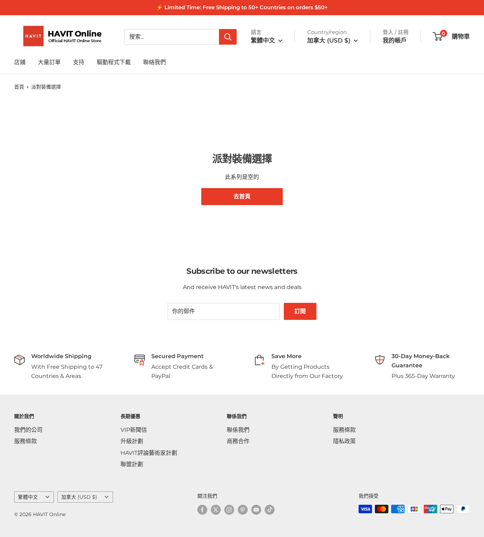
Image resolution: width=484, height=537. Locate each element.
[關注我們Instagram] (229, 510)
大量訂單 (49, 62)
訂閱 (300, 311)
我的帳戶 (395, 40)
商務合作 (238, 441)
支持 (78, 62)
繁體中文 (28, 497)
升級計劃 (131, 441)
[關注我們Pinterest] (243, 510)
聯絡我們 (154, 62)
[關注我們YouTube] (256, 510)
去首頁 (242, 196)
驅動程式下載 (114, 62)
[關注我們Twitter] (216, 510)
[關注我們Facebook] (202, 510)
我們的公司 (28, 429)
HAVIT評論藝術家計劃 (148, 453)
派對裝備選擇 (46, 87)
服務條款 (25, 441)
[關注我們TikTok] (270, 510)
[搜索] (228, 37)
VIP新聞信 (133, 429)
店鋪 (20, 62)
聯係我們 (238, 429)
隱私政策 (344, 441)
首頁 (19, 87)
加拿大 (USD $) (79, 497)
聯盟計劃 (131, 464)
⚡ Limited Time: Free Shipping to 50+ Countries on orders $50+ (242, 7)
